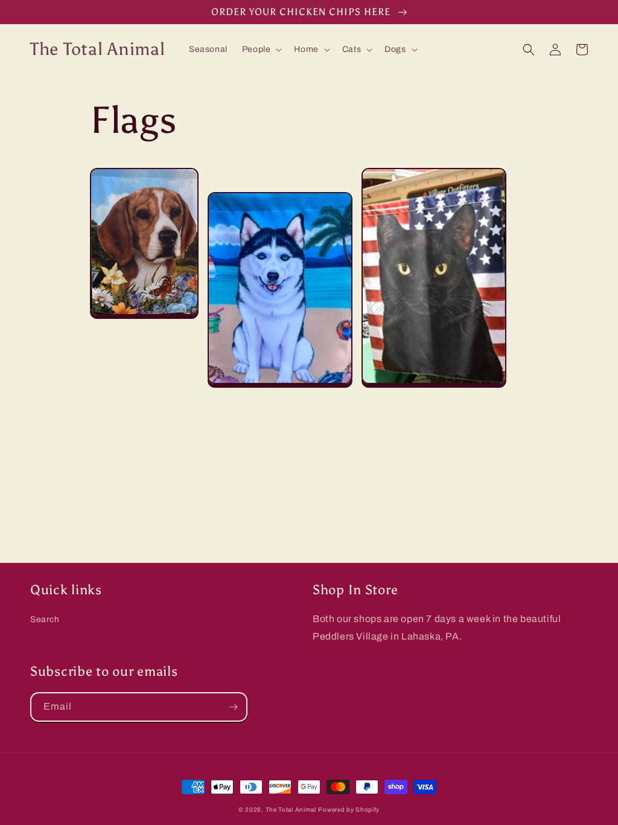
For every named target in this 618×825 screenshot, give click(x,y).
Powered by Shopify (349, 809)
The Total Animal (291, 809)
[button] (261, 49)
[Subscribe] (233, 707)
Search (45, 619)
